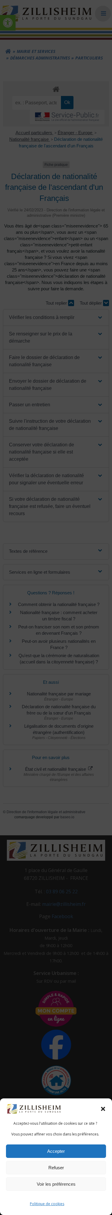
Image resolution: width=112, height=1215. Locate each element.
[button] (103, 1109)
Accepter (56, 1151)
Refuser (56, 1167)
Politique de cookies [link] (47, 1203)
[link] (34, 1108)
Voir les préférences (56, 1184)
